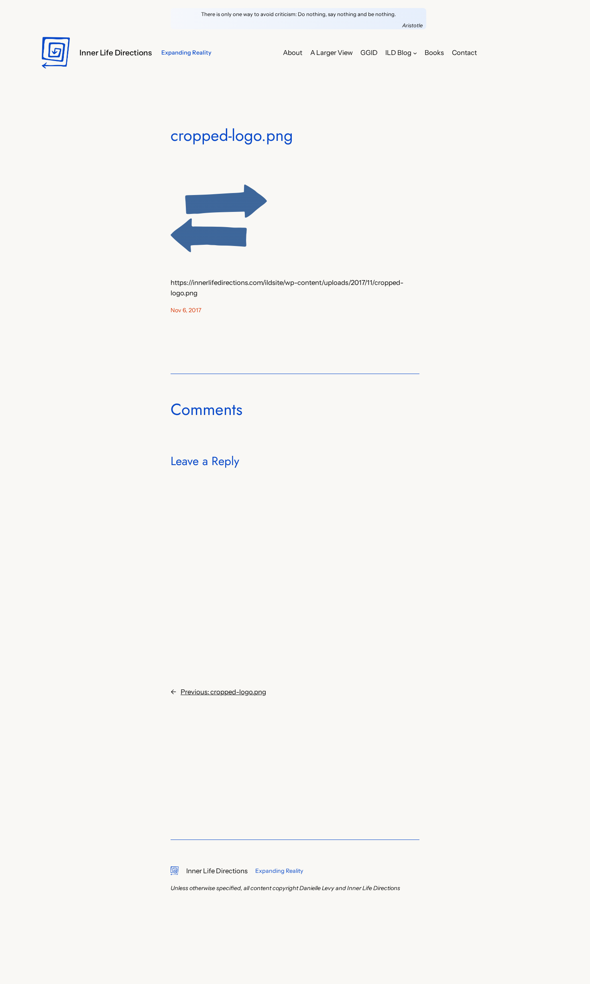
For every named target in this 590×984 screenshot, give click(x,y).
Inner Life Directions (115, 52)
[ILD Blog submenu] (415, 53)
